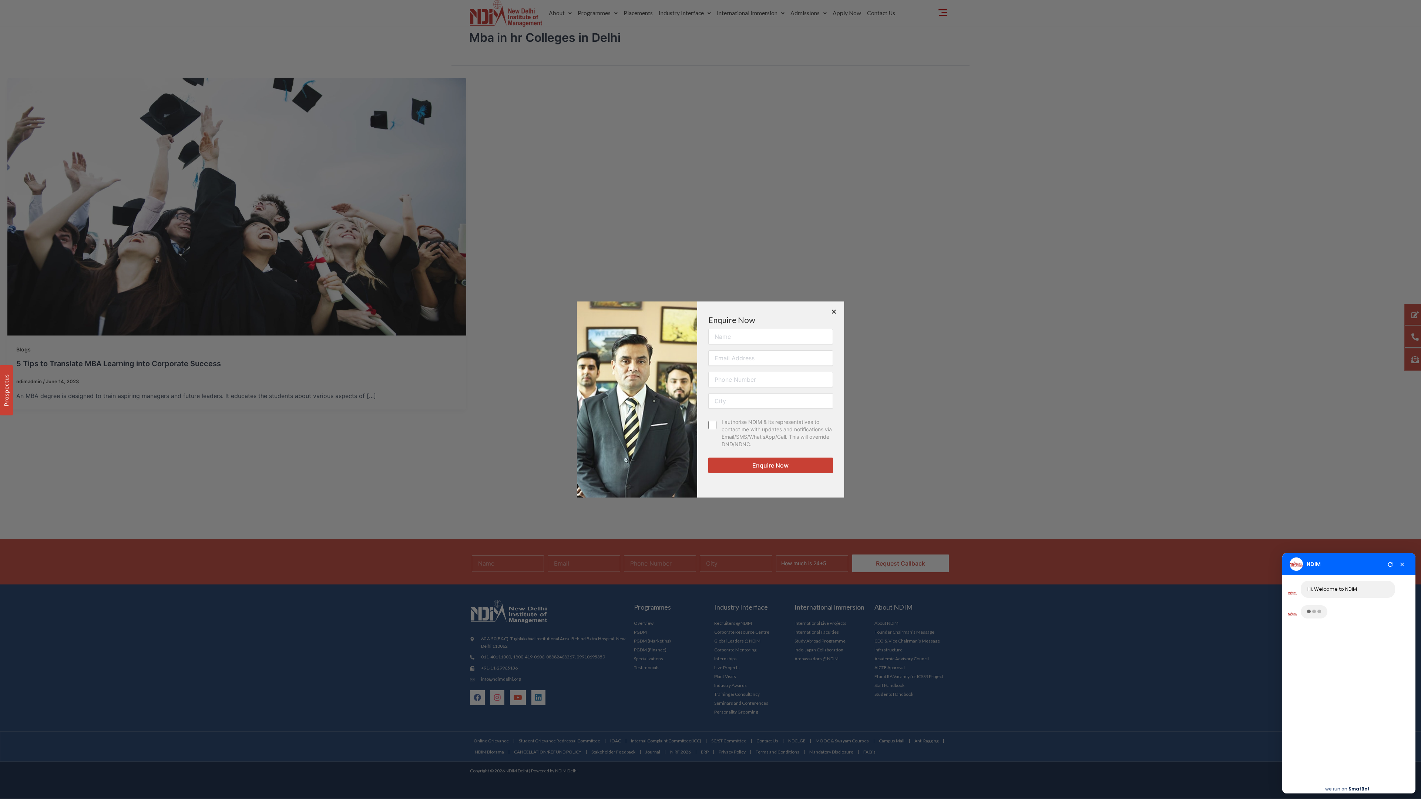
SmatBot (1359, 786)
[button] (834, 311)
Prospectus (6, 390)
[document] (710, 399)
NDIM (1314, 562)
